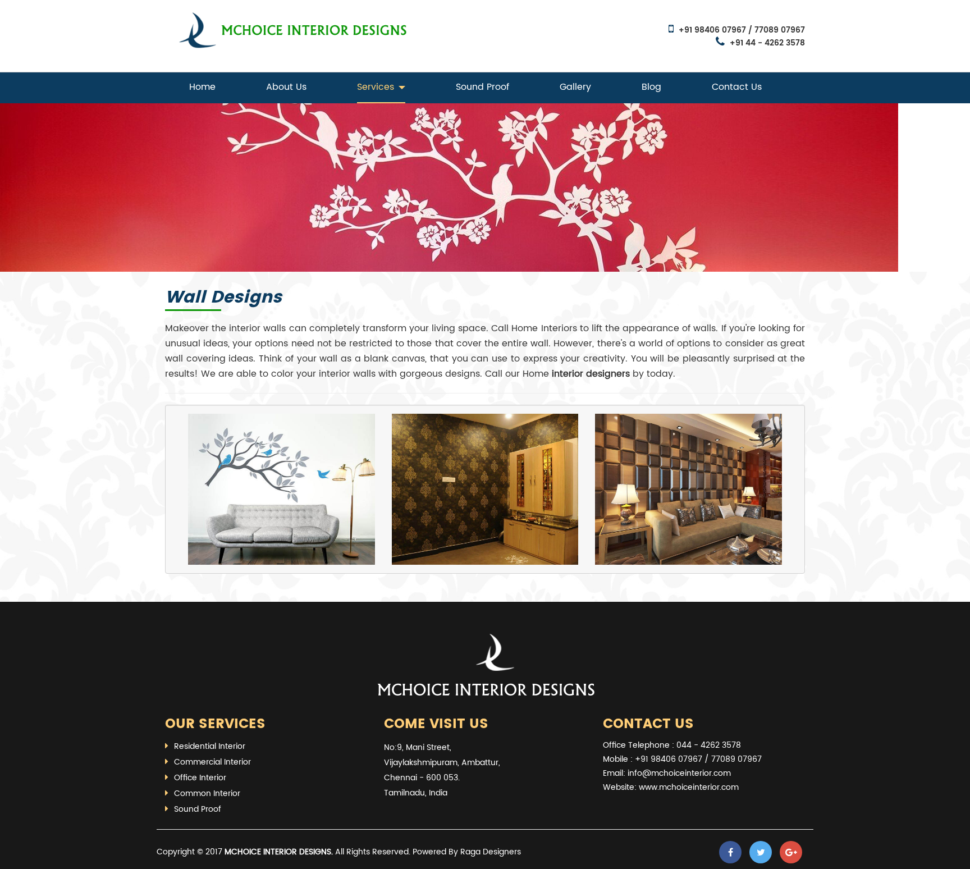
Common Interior (207, 793)
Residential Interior (209, 746)
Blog (651, 87)
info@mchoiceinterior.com (679, 773)
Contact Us (737, 87)
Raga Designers (490, 851)
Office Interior (200, 777)
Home (202, 87)
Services (375, 87)
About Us (286, 87)
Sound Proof (482, 87)
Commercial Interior (212, 762)
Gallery (575, 87)
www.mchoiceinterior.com (689, 787)
